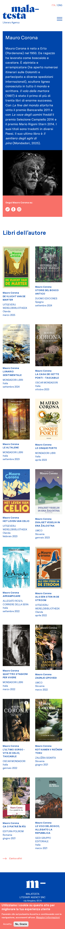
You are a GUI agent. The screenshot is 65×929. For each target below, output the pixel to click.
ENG (59, 5)
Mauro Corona (11, 292)
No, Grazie (21, 924)
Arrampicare (11, 596)
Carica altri (15, 858)
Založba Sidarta (45, 757)
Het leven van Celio (16, 521)
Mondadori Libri (13, 380)
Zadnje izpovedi (46, 677)
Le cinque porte (46, 448)
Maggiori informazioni (48, 917)
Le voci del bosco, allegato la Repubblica (47, 829)
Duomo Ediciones (46, 298)
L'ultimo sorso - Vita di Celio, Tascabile (14, 753)
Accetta (7, 924)
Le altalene (11, 447)
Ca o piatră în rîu (14, 826)
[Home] (21, 12)
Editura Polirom (13, 831)
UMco (38, 530)
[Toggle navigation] (59, 19)
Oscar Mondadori (46, 382)
